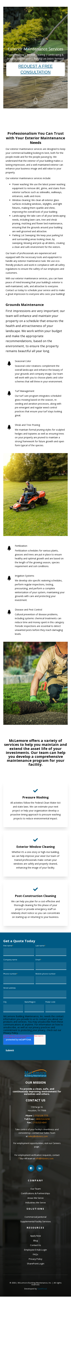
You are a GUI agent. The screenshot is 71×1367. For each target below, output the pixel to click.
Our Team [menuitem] (35, 1188)
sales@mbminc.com (38, 1136)
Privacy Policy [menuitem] (35, 1258)
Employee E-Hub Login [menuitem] (35, 1249)
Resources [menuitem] (35, 1227)
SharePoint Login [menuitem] (35, 1263)
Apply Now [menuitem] (35, 1235)
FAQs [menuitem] (35, 1254)
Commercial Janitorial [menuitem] (35, 1216)
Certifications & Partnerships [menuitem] (35, 1193)
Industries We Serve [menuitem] (35, 1202)
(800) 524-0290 (43, 1119)
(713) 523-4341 (40, 1122)
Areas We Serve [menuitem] (35, 1197)
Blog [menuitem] (35, 1240)
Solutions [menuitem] (35, 1208)
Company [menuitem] (35, 1180)
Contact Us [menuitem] (35, 1245)
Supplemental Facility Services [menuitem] (35, 1221)
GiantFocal (42, 1288)
